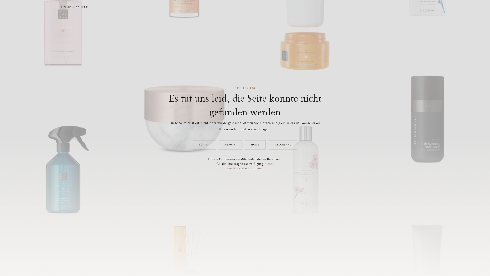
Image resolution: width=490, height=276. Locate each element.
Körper (204, 145)
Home (255, 145)
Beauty (230, 145)
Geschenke (283, 145)
